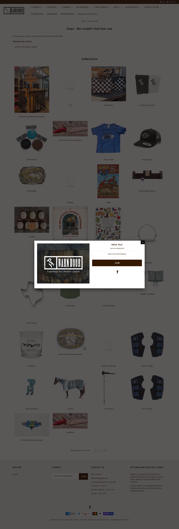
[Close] (143, 242)
